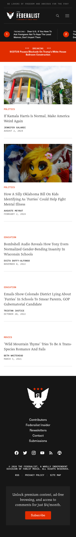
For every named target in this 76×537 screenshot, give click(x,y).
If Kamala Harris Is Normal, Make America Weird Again (37, 118)
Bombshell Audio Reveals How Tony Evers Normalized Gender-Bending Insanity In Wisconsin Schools (36, 249)
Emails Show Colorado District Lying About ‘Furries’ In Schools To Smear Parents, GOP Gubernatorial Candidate (37, 299)
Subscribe (38, 515)
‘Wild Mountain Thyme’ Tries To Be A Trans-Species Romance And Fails (38, 346)
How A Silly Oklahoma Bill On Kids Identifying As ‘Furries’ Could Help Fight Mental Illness (35, 199)
